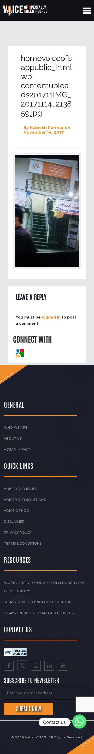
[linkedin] (49, 666)
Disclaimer (14, 522)
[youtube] (63, 666)
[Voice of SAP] (25, 10)
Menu (87, 10)
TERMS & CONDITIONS (22, 543)
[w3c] (15, 652)
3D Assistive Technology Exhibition (38, 602)
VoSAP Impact (17, 449)
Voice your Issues (20, 489)
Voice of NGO (16, 511)
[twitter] (22, 666)
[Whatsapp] (79, 722)
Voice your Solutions (25, 500)
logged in (51, 317)
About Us (13, 438)
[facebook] (8, 666)
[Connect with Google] (20, 352)
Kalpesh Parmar (47, 127)
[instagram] (36, 666)
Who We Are (15, 427)
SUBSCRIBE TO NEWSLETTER (31, 680)
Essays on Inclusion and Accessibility (39, 613)
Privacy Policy (18, 532)
